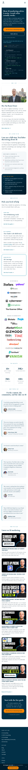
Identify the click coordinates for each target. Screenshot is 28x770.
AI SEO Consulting (6, 735)
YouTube (4, 754)
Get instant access (8, 249)
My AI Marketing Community (8, 739)
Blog (3, 747)
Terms (3, 762)
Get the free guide (8, 224)
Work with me (14, 34)
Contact (3, 752)
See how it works (8, 272)
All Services (4, 741)
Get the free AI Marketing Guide (14, 29)
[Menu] (25, 2)
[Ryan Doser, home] (3, 2)
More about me (5, 128)
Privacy (3, 760)
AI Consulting (5, 733)
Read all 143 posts (6, 692)
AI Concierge (5, 737)
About (3, 750)
